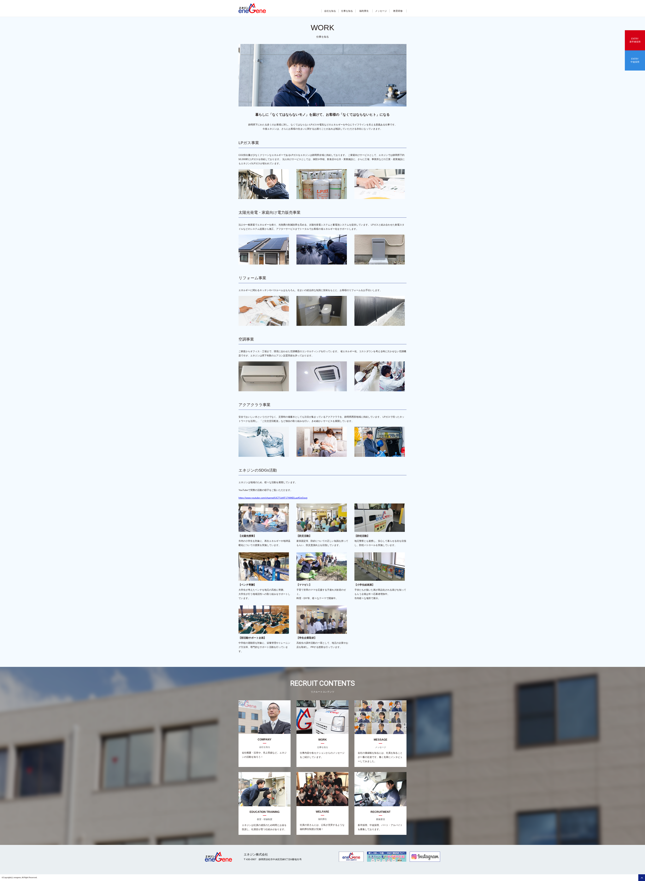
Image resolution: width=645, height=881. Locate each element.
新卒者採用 (635, 40)
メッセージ (381, 11)
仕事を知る (347, 11)
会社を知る (330, 11)
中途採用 (635, 60)
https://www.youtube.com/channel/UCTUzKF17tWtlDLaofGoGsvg (273, 497)
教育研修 (398, 11)
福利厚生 (364, 11)
